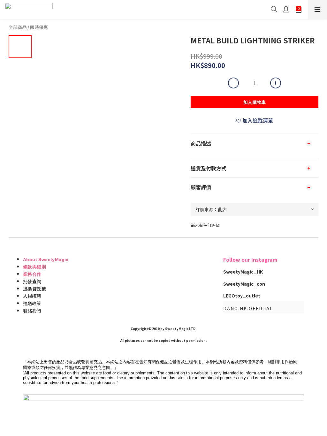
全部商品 (18, 27)
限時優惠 (39, 27)
